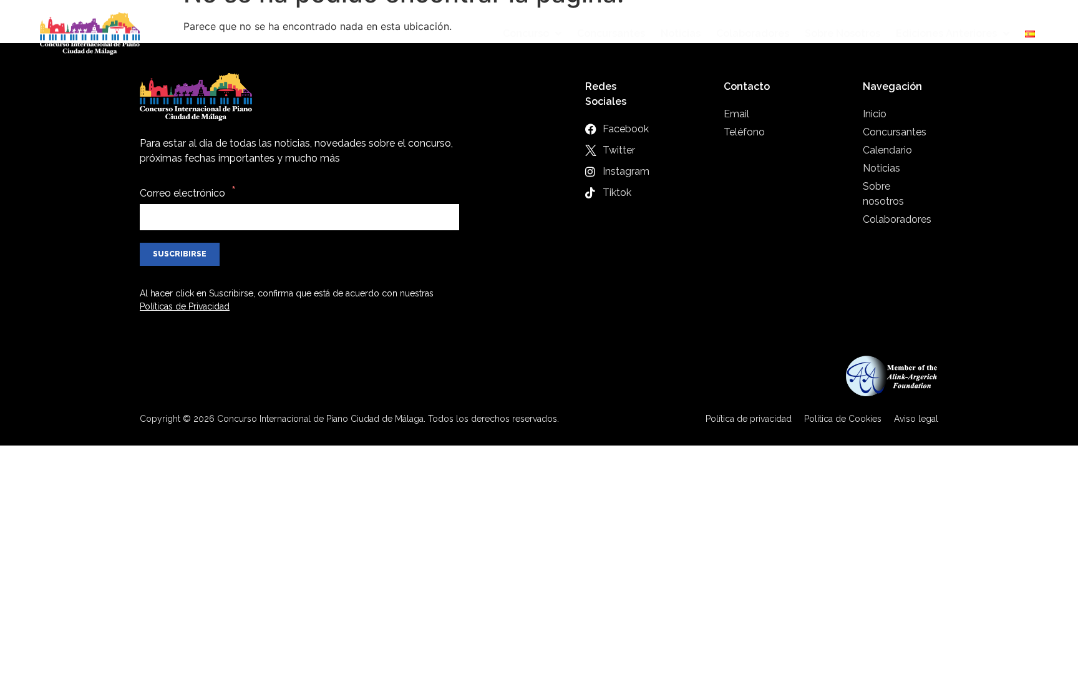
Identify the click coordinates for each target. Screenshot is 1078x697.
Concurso (526, 33)
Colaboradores (752, 33)
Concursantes (611, 33)
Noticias (681, 33)
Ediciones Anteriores (946, 33)
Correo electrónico (182, 193)
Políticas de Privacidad (185, 306)
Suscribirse (179, 254)
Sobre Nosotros (842, 33)
